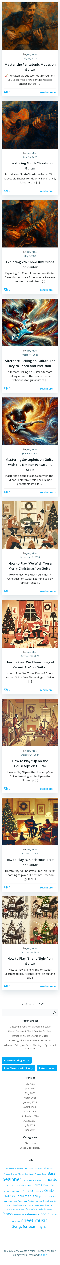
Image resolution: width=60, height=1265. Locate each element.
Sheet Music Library (30, 1147)
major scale (28, 1205)
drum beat (26, 1185)
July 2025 (30, 1083)
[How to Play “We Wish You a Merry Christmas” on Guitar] (30, 525)
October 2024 (30, 1111)
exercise (27, 1190)
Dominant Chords (12, 1185)
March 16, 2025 (30, 354)
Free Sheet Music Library (18, 1068)
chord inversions (36, 1180)
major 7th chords (14, 1205)
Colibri (43, 1255)
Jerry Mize (31, 54)
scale (45, 1213)
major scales (12, 1209)
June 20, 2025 (30, 157)
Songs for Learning (27, 1226)
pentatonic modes (44, 1209)
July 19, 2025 (30, 58)
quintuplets (19, 1215)
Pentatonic (30, 1209)
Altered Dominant (25, 1174)
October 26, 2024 (30, 754)
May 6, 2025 (30, 255)
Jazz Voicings (29, 1201)
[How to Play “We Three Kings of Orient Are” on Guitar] (30, 623)
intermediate (27, 1196)
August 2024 (30, 1120)
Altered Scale (40, 1174)
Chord (25, 1180)
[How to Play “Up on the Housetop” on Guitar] (30, 722)
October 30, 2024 (30, 655)
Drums (37, 1185)
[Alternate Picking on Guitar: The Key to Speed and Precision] (30, 322)
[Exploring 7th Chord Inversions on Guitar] (30, 223)
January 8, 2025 (30, 453)
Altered (50, 1169)
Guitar (50, 1190)
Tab (45, 1227)
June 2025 (30, 1088)
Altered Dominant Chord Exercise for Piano (30, 1031)
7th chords (28, 1169)
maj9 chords (50, 1201)
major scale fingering (43, 1205)
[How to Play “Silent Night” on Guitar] (30, 920)
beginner (11, 1179)
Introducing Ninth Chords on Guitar (30, 1035)
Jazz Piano (18, 1201)
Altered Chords (10, 1174)
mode (21, 1209)
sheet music (34, 1220)
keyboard (40, 1201)
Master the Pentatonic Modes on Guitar (30, 1026)
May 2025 (30, 1093)
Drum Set (49, 1185)
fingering (39, 1191)
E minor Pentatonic (11, 1191)
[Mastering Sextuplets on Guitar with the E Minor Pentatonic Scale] (30, 421)
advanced (40, 1168)
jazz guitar (8, 1201)
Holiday (9, 1196)
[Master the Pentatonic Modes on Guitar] (30, 26)
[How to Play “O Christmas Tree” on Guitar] (30, 821)
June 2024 (30, 1129)
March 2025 (30, 1097)
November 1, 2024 (30, 557)
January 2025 (30, 1102)
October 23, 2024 (30, 853)
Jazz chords (50, 1196)
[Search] (54, 1012)
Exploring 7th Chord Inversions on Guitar (30, 1040)
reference (32, 1214)
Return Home (46, 1068)
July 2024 (30, 1125)
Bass (52, 1173)
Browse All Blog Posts (16, 1060)
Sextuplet (16, 1221)
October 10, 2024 (30, 952)
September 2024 (30, 1116)
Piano (7, 1214)
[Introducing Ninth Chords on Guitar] (30, 124)
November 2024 (30, 1106)
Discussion (30, 1143)
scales (54, 1214)
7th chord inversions (14, 1169)
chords (51, 1179)
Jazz (41, 1196)
